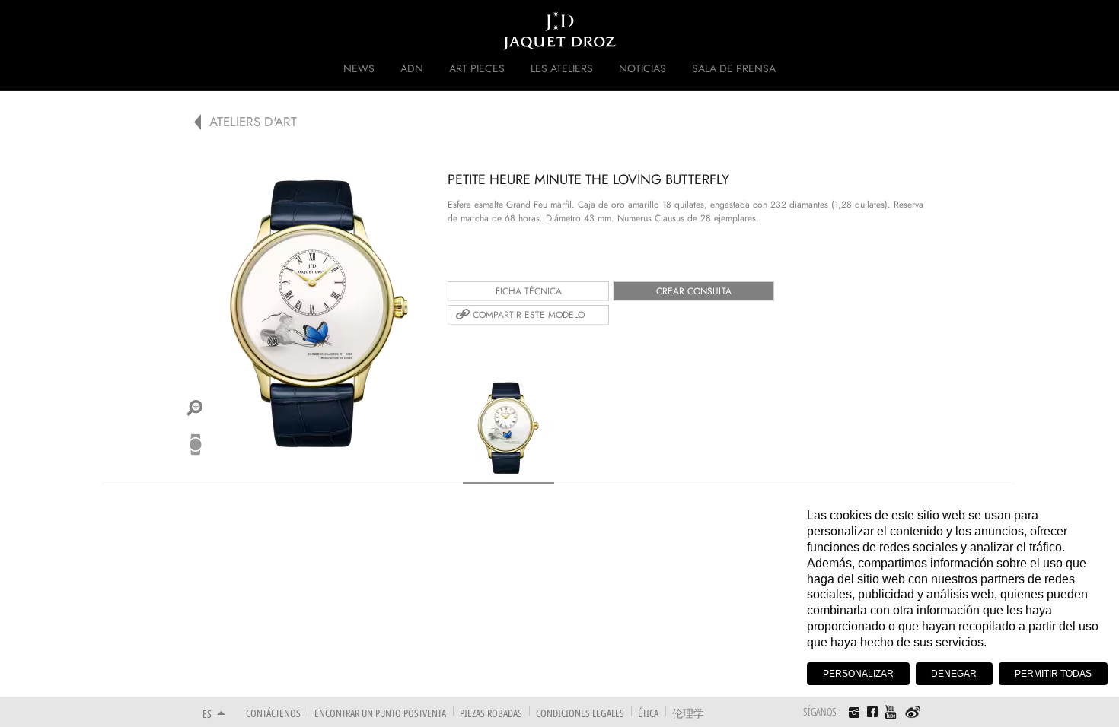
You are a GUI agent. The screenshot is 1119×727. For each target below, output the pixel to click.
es (207, 713)
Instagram (854, 714)
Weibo (913, 712)
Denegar (954, 673)
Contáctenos (273, 713)
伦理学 (688, 713)
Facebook (872, 711)
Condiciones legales (580, 713)
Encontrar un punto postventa (380, 713)
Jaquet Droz (192, 30)
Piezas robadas (491, 713)
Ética (648, 713)
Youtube (891, 712)
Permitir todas (1053, 673)
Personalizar (858, 673)
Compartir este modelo (529, 315)
